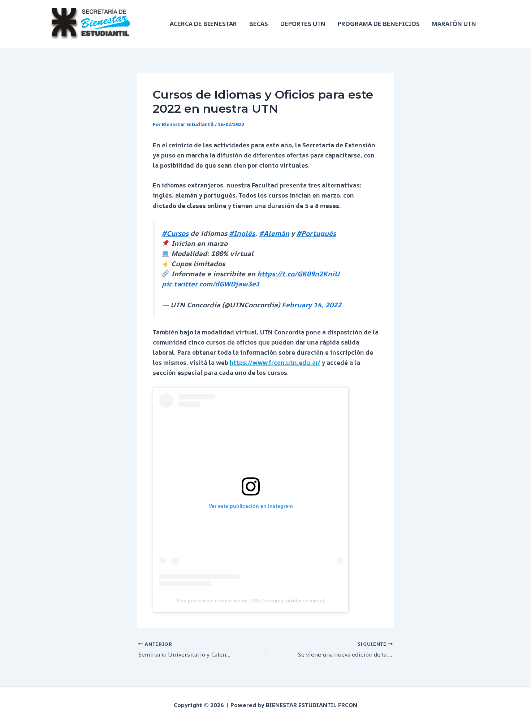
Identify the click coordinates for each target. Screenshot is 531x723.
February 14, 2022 (311, 304)
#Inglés (242, 233)
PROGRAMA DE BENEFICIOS (379, 24)
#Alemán (274, 233)
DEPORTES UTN (302, 24)
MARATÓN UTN (454, 24)
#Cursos (175, 233)
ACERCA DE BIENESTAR (203, 24)
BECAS (258, 24)
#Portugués (316, 233)
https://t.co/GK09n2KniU (298, 273)
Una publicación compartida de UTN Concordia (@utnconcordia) (250, 600)
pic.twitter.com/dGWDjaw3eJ (210, 284)
